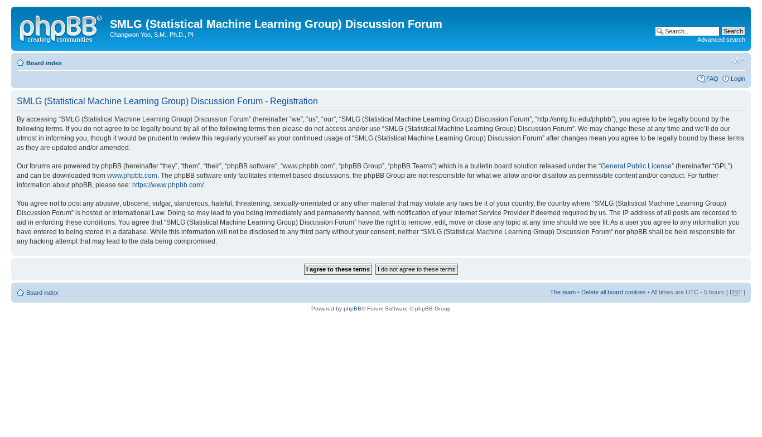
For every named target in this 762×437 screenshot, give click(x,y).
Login (738, 78)
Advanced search (721, 39)
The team (563, 292)
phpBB (352, 308)
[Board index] (62, 27)
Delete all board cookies (613, 292)
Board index (44, 63)
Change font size (737, 61)
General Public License (636, 166)
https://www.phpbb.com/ (168, 185)
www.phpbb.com (132, 175)
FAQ (712, 78)
